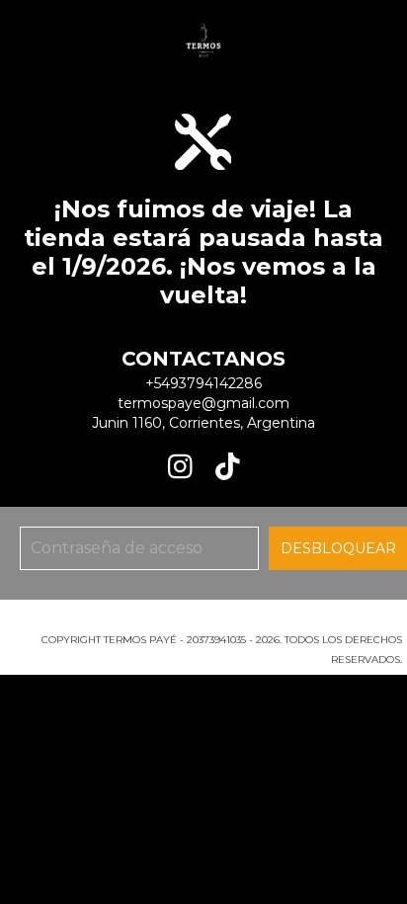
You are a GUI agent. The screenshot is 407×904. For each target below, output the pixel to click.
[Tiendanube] (204, 620)
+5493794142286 (203, 383)
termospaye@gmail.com (203, 403)
